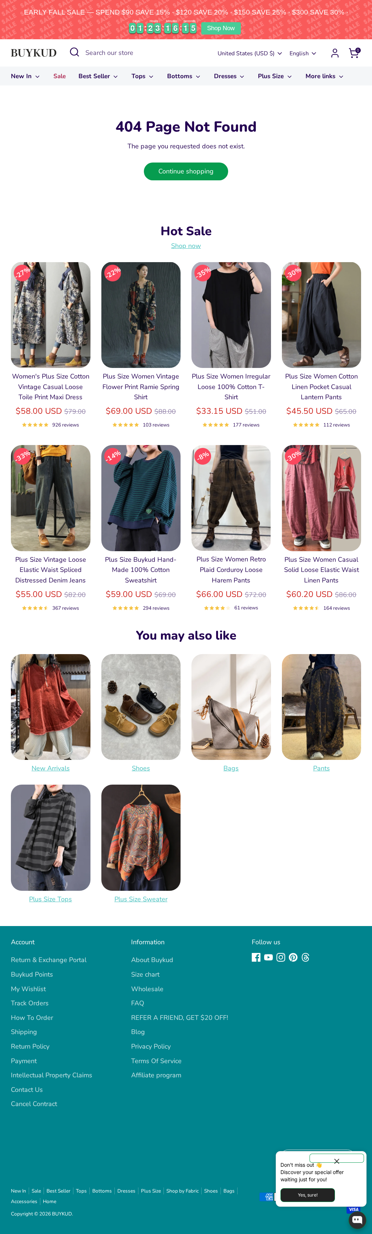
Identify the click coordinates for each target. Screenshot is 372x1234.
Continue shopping (186, 171)
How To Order (32, 1017)
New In (22, 76)
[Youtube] (268, 957)
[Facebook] (256, 957)
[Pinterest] (293, 957)
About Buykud (152, 959)
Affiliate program (156, 1075)
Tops (139, 76)
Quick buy (50, 355)
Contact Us (27, 1089)
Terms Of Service (156, 1061)
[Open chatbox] (357, 1220)
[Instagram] (280, 957)
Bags (231, 768)
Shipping (24, 1031)
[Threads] (305, 957)
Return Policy (30, 1046)
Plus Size (272, 76)
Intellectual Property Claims (51, 1075)
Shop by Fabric (182, 1190)
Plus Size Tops (50, 899)
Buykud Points (32, 974)
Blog (138, 1031)
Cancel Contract (34, 1103)
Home (49, 1201)
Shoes (141, 768)
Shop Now (221, 28)
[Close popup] (337, 1158)
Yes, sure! (308, 1195)
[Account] (335, 53)
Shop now (186, 245)
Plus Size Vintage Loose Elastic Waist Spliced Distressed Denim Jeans (50, 570)
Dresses (226, 76)
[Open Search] (74, 52)
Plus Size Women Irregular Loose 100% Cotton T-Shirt (231, 387)
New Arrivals (51, 768)
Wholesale (147, 989)
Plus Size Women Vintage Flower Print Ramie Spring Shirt (140, 387)
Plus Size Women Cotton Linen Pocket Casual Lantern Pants (321, 387)
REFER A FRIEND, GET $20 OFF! (179, 1017)
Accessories (24, 1201)
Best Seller (95, 76)
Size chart (145, 974)
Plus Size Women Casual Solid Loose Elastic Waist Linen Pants (321, 570)
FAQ (137, 1003)
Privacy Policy (151, 1046)
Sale (59, 76)
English (299, 53)
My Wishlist (28, 989)
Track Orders (30, 1003)
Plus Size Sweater (140, 899)
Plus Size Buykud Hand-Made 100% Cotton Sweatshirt (141, 570)
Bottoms (180, 76)
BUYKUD (62, 1213)
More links (321, 76)
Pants (321, 768)
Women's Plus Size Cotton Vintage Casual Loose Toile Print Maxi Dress (50, 387)
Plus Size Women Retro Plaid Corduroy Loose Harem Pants (231, 570)
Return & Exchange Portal (48, 959)
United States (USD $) (246, 53)
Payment (24, 1061)
